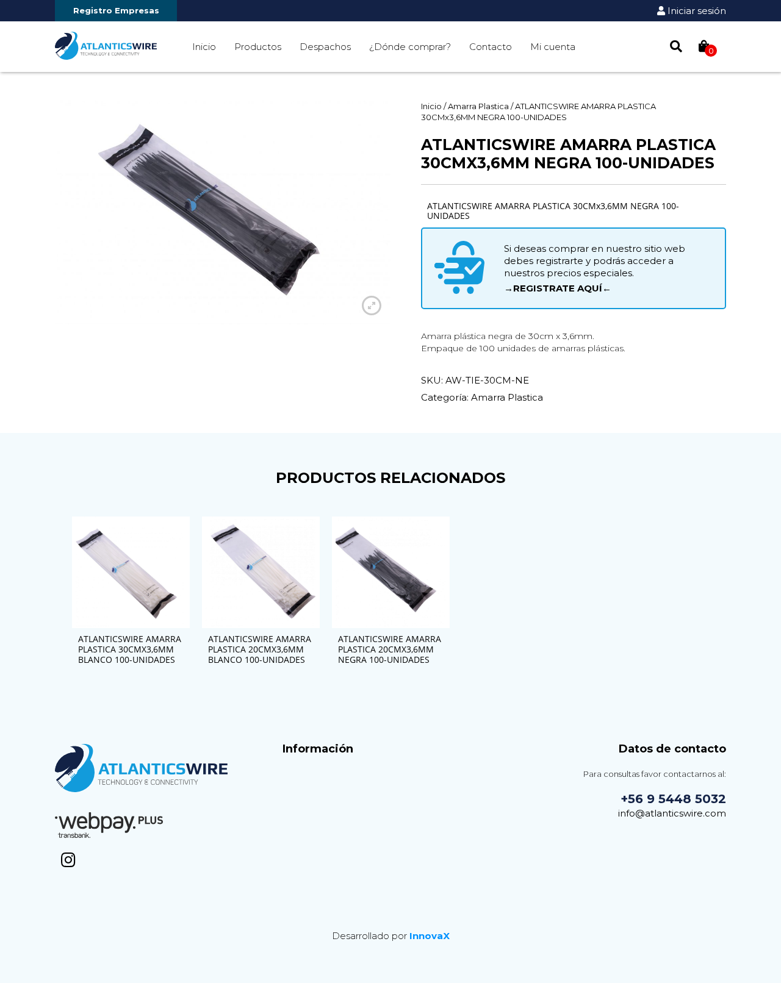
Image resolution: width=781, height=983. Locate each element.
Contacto (490, 46)
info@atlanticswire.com (672, 813)
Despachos (325, 46)
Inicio (204, 46)
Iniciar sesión (695, 10)
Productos (257, 46)
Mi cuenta (552, 46)
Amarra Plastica (478, 106)
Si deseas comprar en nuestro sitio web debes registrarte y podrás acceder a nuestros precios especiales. (594, 268)
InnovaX (429, 936)
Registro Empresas (116, 10)
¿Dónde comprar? (410, 46)
